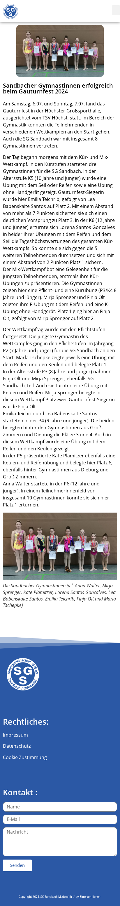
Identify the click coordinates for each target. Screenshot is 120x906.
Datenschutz (17, 746)
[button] (116, 10)
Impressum (15, 735)
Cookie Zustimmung (25, 757)
